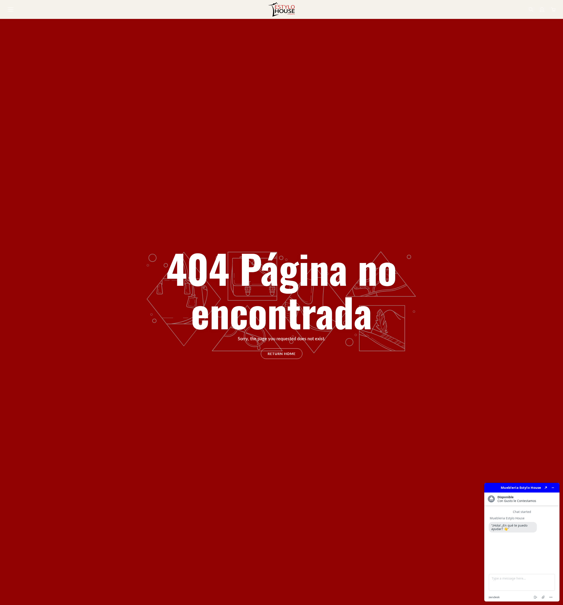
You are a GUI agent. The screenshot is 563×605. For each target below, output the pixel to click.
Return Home (282, 353)
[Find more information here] (522, 542)
